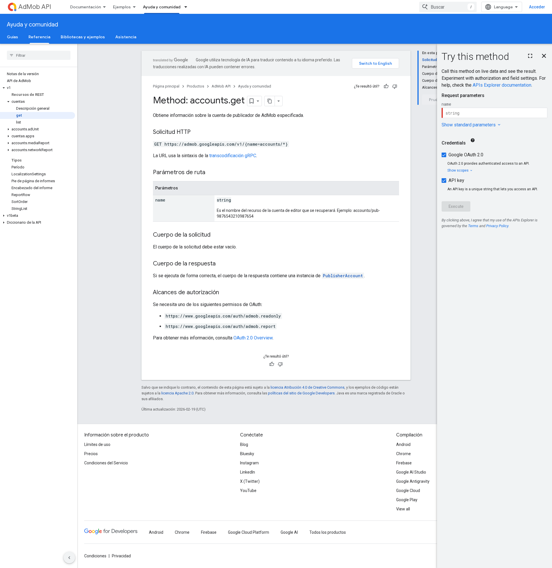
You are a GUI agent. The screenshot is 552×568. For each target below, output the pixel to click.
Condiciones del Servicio (106, 463)
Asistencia (125, 36)
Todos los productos (327, 532)
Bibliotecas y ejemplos (83, 36)
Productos (195, 86)
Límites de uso (97, 444)
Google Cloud (408, 490)
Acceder (537, 7)
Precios (91, 453)
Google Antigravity (413, 481)
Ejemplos (122, 7)
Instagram (249, 463)
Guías (12, 36)
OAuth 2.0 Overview (253, 338)
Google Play (406, 499)
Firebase (404, 463)
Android (403, 444)
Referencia (39, 36)
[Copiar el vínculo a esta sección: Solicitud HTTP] (196, 132)
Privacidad (121, 556)
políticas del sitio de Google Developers (301, 393)
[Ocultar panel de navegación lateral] (69, 557)
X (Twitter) (250, 481)
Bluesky (247, 453)
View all (403, 509)
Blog (244, 444)
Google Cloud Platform (248, 532)
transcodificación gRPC (232, 155)
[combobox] (448, 7)
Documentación (85, 7)
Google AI (289, 532)
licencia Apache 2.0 (177, 393)
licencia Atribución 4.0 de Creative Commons (307, 387)
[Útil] (386, 86)
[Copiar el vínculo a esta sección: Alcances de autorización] (225, 292)
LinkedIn (247, 472)
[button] (37, 87)
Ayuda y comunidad (162, 7)
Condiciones (95, 556)
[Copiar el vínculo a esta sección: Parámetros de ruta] (211, 172)
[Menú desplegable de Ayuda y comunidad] (187, 7)
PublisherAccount (343, 275)
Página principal (166, 86)
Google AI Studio (411, 472)
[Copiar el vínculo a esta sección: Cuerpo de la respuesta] (221, 264)
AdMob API (34, 7)
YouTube (248, 490)
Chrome (403, 453)
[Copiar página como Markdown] (269, 101)
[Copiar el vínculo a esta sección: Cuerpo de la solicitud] (216, 235)
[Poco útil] (394, 86)
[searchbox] (38, 55)
